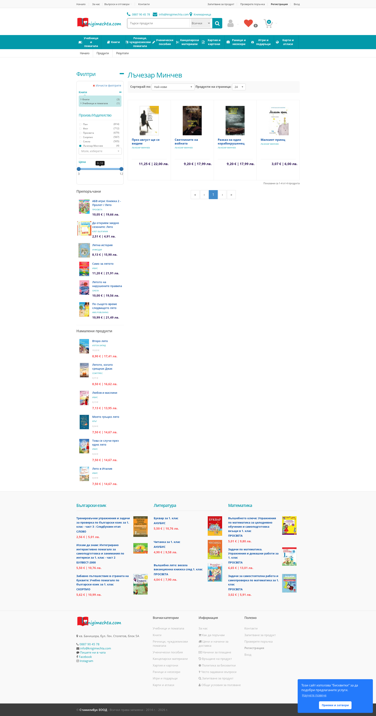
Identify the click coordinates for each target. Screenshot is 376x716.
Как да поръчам (213, 635)
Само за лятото (103, 263)
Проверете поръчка (252, 4)
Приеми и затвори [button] (335, 705)
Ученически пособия (168, 652)
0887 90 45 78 (140, 14)
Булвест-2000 (86, 562)
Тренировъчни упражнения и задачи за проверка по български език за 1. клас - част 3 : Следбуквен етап (103, 522)
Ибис (95, 268)
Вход (297, 4)
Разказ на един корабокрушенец (231, 141)
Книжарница (202, 14)
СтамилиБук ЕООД (93, 710)
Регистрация (279, 4)
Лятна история (102, 245)
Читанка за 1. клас (167, 542)
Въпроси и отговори (116, 4)
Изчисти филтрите (108, 85)
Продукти (103, 53)
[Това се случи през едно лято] (84, 446)
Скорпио (83, 589)
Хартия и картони (165, 665)
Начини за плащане (216, 652)
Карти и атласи (163, 685)
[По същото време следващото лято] (84, 309)
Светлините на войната (186, 141)
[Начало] (98, 22)
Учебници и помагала (95, 103)
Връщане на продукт (216, 659)
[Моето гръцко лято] (84, 422)
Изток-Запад (99, 345)
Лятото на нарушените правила (107, 284)
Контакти (144, 4)
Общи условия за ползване (221, 685)
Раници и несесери (166, 672)
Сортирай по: (140, 86)
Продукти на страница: (213, 86)
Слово (81, 531)
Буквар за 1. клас (166, 518)
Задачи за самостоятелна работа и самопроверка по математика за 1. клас (253, 580)
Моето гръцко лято (105, 417)
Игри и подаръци (165, 678)
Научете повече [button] (314, 695)
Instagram (86, 661)
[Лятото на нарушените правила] (84, 287)
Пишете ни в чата (93, 652)
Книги (83, 92)
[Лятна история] (84, 250)
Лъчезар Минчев (141, 147)
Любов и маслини (104, 393)
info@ (173, 14)
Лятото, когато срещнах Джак (102, 366)
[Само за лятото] (84, 269)
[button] (100, 151)
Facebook (85, 657)
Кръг (94, 421)
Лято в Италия (102, 468)
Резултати (122, 53)
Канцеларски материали (170, 659)
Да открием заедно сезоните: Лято (105, 225)
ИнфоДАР (97, 249)
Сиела (95, 290)
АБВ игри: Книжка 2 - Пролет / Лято (106, 203)
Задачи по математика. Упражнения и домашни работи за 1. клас (253, 553)
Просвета (97, 209)
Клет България (100, 231)
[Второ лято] (84, 346)
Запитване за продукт (221, 4)
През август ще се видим (146, 141)
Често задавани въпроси (218, 672)
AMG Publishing (100, 312)
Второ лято (100, 341)
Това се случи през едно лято (105, 442)
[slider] (79, 169)
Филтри (86, 74)
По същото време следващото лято (104, 306)
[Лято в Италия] (84, 474)
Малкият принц (273, 140)
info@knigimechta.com (95, 648)
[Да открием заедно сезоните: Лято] (84, 228)
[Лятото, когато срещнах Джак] (84, 370)
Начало (81, 4)
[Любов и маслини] (84, 398)
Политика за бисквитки (218, 665)
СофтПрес (97, 373)
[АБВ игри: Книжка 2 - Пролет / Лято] (84, 206)
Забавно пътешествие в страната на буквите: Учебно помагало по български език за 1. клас (102, 580)
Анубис (159, 523)
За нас (96, 4)
